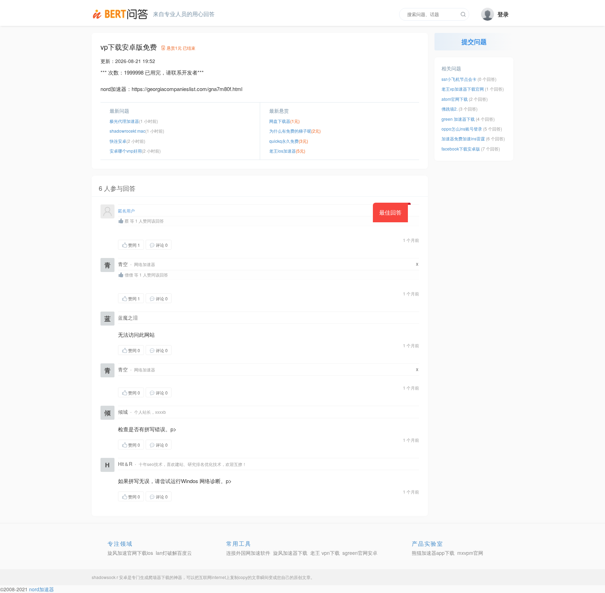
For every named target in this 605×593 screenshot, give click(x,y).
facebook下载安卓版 (460, 149)
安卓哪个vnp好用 (126, 151)
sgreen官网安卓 (359, 552)
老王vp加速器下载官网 (462, 89)
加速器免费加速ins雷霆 (463, 138)
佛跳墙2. (450, 109)
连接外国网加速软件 (248, 552)
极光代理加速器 (124, 121)
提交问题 (474, 41)
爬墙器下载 (158, 577)
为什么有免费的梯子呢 (290, 131)
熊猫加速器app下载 (433, 552)
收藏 (185, 244)
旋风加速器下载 (290, 552)
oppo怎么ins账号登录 (461, 129)
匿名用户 (126, 211)
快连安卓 (118, 141)
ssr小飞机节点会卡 (459, 79)
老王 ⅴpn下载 (325, 552)
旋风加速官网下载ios (130, 552)
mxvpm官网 (470, 552)
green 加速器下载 (458, 119)
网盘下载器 (279, 121)
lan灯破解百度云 (174, 552)
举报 (205, 244)
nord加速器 (41, 589)
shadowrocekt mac (127, 131)
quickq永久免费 (284, 141)
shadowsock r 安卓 (109, 577)
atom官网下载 (454, 99)
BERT (121, 14)
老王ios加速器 (282, 151)
